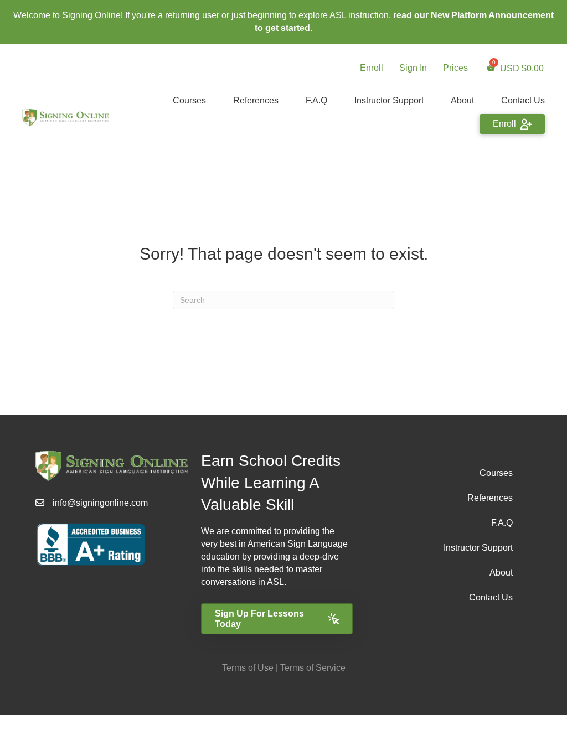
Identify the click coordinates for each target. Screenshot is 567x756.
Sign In (413, 68)
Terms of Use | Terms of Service (284, 667)
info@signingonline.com (100, 503)
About (462, 100)
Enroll (371, 68)
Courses (189, 100)
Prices (455, 68)
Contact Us (523, 100)
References (256, 100)
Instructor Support (389, 100)
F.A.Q (316, 100)
